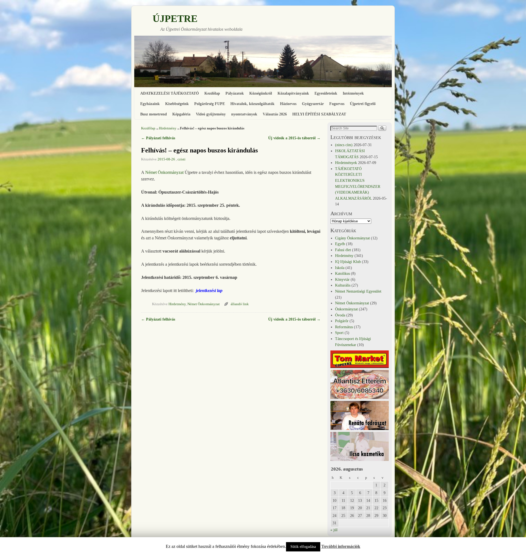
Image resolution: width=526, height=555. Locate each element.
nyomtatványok (244, 114)
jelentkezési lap (209, 290)
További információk (340, 546)
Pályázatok (234, 93)
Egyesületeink (326, 93)
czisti (181, 159)
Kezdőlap (212, 93)
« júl (334, 530)
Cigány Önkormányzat (352, 238)
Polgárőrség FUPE (209, 103)
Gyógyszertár (313, 103)
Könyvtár (342, 279)
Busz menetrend (153, 114)
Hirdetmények (346, 162)
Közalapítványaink (293, 93)
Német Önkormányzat (164, 172)
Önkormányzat (346, 309)
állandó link (240, 304)
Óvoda (340, 315)
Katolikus (342, 273)
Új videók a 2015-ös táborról (294, 138)
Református (344, 327)
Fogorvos (336, 103)
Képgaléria (181, 114)
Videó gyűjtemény (211, 114)
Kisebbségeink (177, 103)
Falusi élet (343, 250)
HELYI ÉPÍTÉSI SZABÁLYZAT (319, 114)
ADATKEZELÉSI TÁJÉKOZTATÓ (169, 93)
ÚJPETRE (175, 18)
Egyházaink (150, 103)
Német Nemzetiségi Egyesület (358, 291)
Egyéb (340, 244)
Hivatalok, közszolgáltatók (252, 103)
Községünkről (260, 93)
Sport (339, 332)
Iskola (339, 267)
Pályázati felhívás (158, 138)
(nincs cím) (344, 145)
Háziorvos (288, 103)
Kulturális (342, 285)
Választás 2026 (275, 114)
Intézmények (353, 93)
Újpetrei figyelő (363, 103)
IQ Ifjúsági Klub (348, 261)
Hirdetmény (167, 128)
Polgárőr (341, 321)
